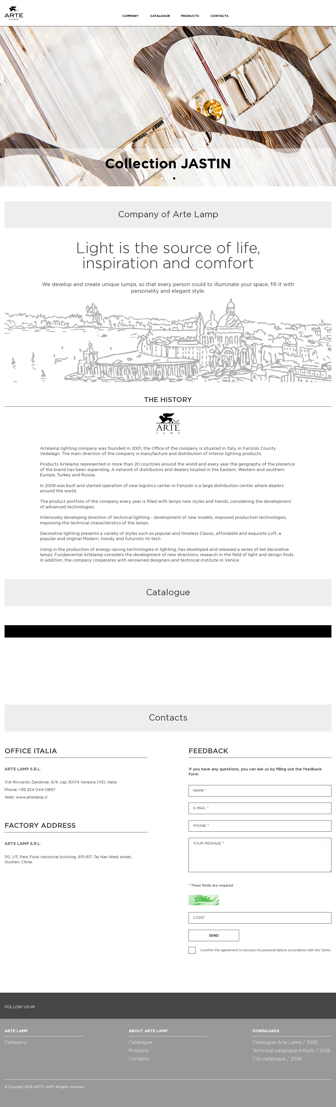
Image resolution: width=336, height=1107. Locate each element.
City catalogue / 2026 (277, 1059)
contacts (220, 16)
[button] (162, 178)
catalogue (160, 16)
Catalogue (140, 1042)
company (130, 16)
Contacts (139, 1059)
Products (139, 1051)
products (190, 16)
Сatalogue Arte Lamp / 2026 (285, 1042)
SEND (214, 935)
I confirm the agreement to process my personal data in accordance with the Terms (265, 950)
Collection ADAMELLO (168, 164)
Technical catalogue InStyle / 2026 (291, 1051)
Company (16, 1042)
